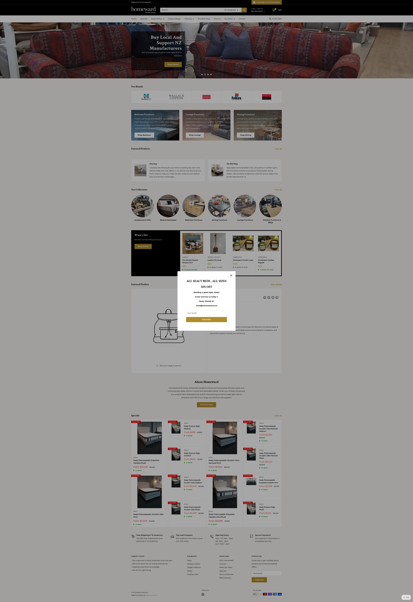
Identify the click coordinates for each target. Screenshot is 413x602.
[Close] (231, 275)
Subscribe (206, 319)
